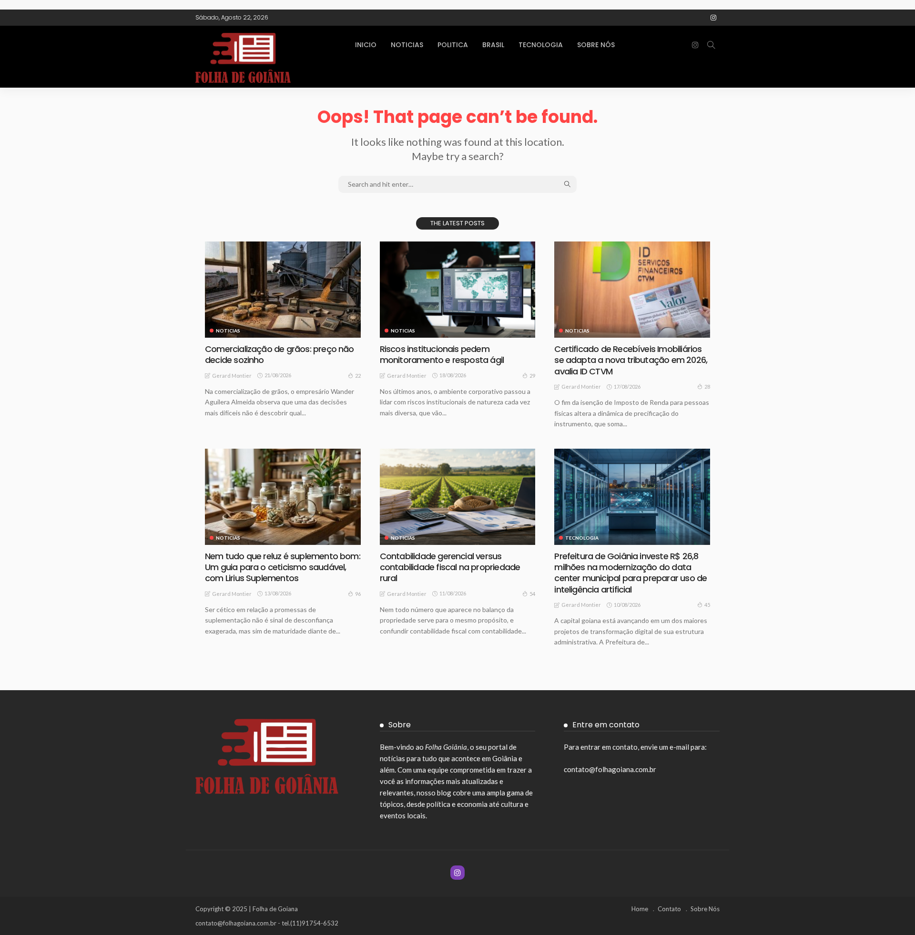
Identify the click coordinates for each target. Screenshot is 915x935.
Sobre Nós (596, 45)
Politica (452, 45)
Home (639, 909)
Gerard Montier (232, 375)
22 (358, 375)
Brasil (493, 45)
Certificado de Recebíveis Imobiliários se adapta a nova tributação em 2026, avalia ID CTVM (630, 360)
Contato (669, 909)
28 (707, 386)
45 (707, 605)
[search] (711, 45)
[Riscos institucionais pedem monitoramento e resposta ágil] (458, 289)
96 (358, 594)
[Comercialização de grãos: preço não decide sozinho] (283, 289)
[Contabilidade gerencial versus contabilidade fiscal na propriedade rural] (458, 497)
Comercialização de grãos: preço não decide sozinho (279, 354)
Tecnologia (540, 45)
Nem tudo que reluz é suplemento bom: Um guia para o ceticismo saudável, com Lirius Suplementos (282, 567)
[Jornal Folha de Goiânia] (266, 57)
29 (532, 375)
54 (532, 594)
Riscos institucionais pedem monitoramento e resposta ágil (442, 354)
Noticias (407, 45)
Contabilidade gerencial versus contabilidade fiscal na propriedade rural (450, 567)
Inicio (365, 45)
